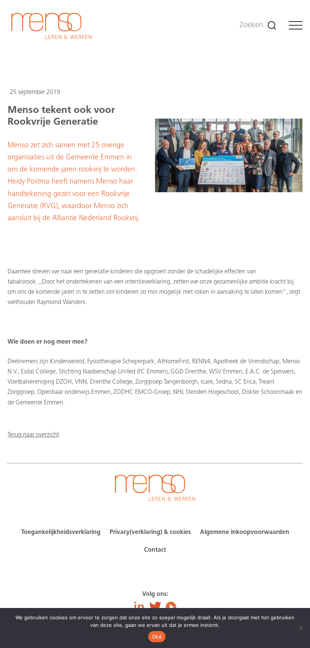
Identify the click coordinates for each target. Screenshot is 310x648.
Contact (155, 550)
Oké (157, 637)
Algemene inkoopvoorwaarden (244, 532)
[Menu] (295, 25)
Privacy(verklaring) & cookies (150, 532)
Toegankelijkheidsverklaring (61, 532)
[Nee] (300, 628)
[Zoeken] (272, 25)
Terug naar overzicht (33, 435)
